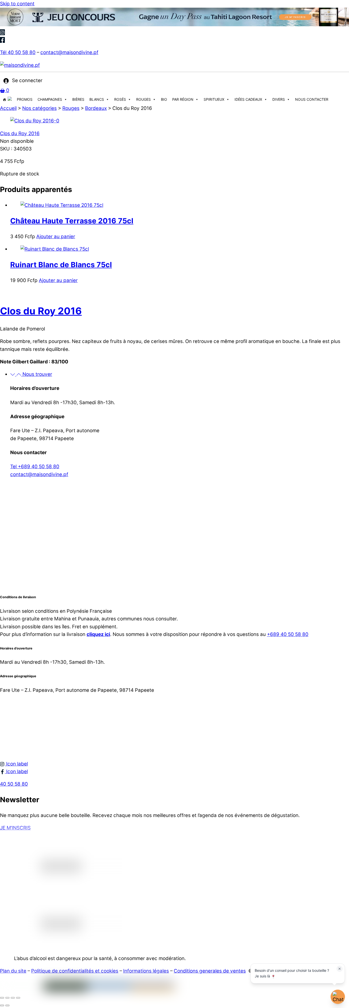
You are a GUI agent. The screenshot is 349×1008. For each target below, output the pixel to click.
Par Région (182, 99)
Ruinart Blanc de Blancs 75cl (61, 264)
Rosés (120, 99)
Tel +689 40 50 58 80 (34, 466)
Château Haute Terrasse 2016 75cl (71, 220)
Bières (78, 99)
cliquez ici (98, 634)
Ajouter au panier (55, 236)
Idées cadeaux (248, 99)
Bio (164, 99)
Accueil (8, 108)
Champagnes (50, 99)
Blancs (96, 99)
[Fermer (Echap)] (18, 998)
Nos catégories (39, 108)
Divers (278, 99)
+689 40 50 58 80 (287, 634)
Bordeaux (96, 108)
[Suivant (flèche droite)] (7, 1005)
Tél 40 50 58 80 (18, 52)
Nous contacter (311, 99)
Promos (24, 99)
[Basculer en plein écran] (7, 998)
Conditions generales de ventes (210, 971)
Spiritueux (214, 99)
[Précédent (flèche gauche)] (2, 1005)
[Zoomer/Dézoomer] (2, 998)
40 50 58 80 (14, 784)
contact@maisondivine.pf (69, 52)
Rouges (143, 99)
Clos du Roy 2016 (20, 133)
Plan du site (13, 971)
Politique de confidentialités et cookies (74, 971)
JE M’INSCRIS (15, 828)
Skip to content (17, 4)
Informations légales (146, 971)
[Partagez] (13, 998)
